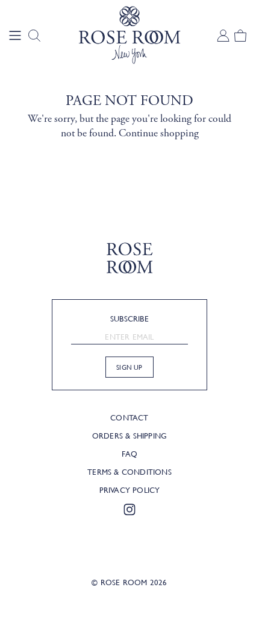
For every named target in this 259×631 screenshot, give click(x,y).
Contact (129, 417)
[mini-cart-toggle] (239, 35)
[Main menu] (15, 36)
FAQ (129, 453)
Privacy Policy (129, 489)
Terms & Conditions (129, 471)
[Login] (220, 35)
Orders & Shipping (129, 435)
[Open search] (34, 36)
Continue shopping (159, 133)
